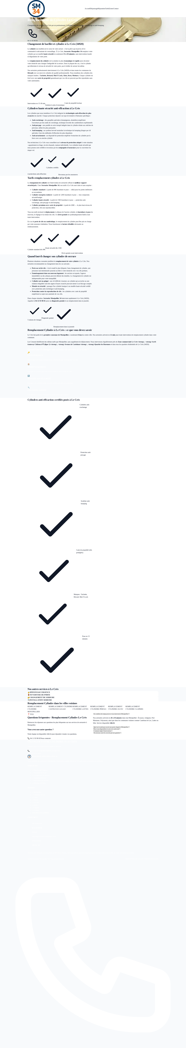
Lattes (35, 797)
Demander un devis (47, 30)
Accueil (87, 8)
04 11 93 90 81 (33, 41)
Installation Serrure (39, 778)
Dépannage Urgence (40, 770)
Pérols (35, 800)
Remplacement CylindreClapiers (134, 708)
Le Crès (35, 802)
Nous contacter (45, 738)
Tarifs (107, 8)
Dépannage (94, 8)
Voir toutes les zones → (150, 708)
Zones (111, 8)
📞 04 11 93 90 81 (34, 738)
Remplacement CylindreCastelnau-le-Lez (60, 708)
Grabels (35, 810)
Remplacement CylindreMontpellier (35, 709)
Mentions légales (134, 859)
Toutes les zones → (41, 813)
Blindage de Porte (39, 783)
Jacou (34, 805)
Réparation (101, 8)
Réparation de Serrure (40, 780)
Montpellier (36, 792)
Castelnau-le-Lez (38, 795)
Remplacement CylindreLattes (80, 708)
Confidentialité (150, 859)
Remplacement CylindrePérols (98, 708)
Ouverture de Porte (39, 773)
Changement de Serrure (41, 775)
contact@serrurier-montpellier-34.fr (44, 836)
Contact (116, 8)
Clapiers (35, 808)
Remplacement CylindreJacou (115, 708)
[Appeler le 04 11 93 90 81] (93, 955)
